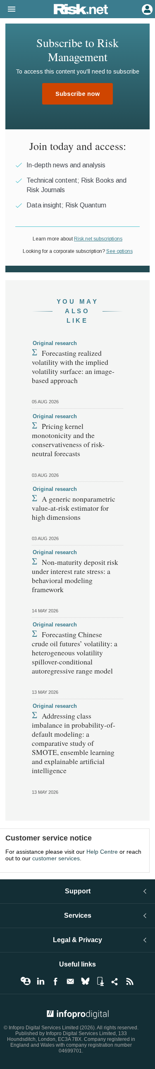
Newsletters (70, 981)
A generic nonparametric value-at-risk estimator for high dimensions (73, 507)
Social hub (115, 981)
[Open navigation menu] (8, 9)
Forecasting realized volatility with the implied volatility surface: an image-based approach (73, 366)
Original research (55, 343)
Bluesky (85, 981)
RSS (130, 981)
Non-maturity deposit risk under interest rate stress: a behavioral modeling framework (75, 575)
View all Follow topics (26, 981)
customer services (56, 858)
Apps (100, 981)
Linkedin (40, 981)
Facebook (55, 981)
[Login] (146, 8)
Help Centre (102, 851)
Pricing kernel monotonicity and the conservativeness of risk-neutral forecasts (68, 439)
